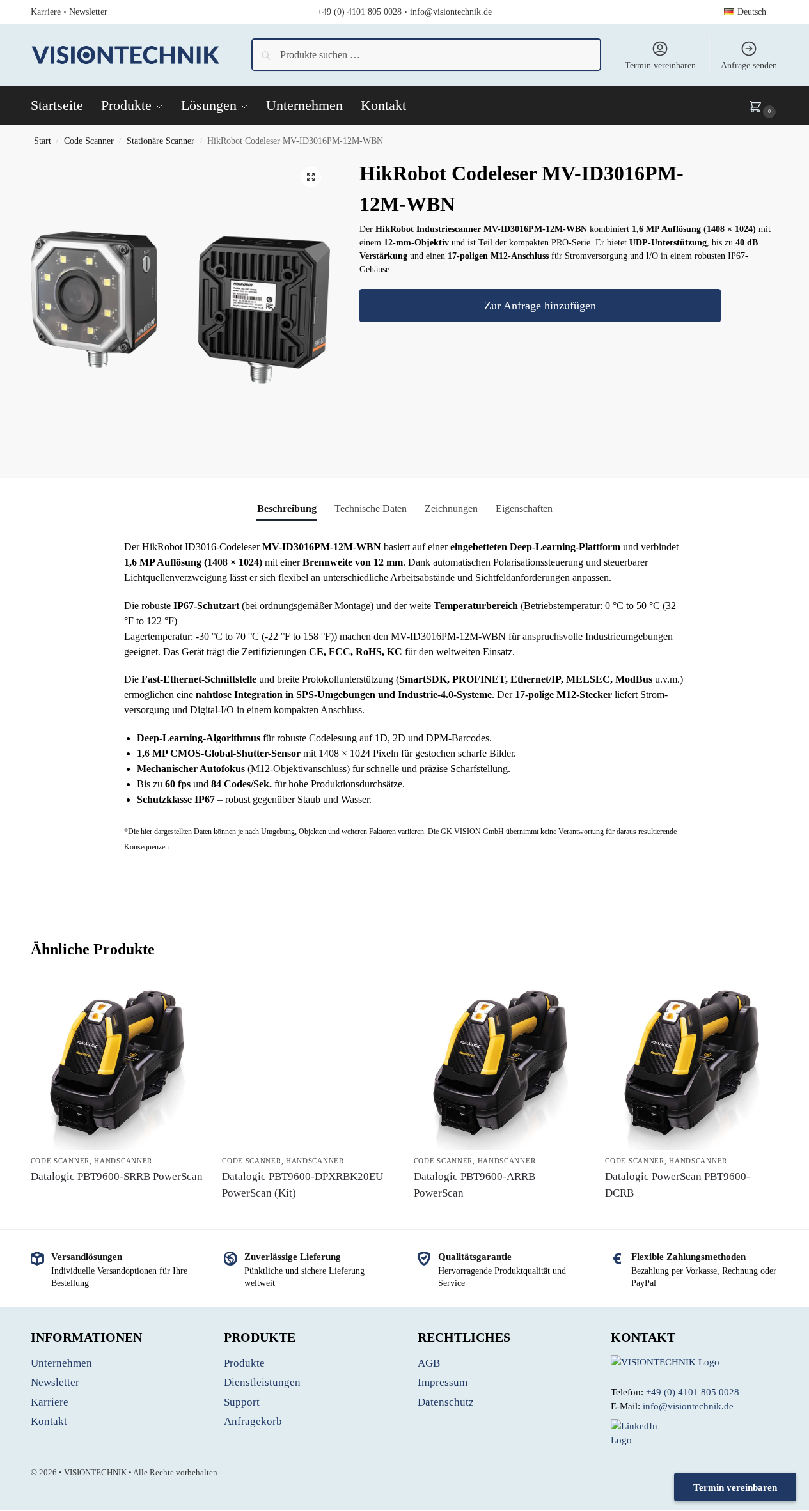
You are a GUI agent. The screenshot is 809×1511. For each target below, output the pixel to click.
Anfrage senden (749, 65)
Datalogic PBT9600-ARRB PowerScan (474, 1184)
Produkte (244, 1363)
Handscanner (123, 1161)
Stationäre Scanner (160, 141)
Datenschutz (446, 1402)
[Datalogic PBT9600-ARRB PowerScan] (500, 1065)
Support (242, 1402)
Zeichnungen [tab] (451, 508)
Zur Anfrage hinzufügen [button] (117, 1200)
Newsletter (88, 12)
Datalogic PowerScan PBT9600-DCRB (677, 1184)
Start (42, 141)
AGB (429, 1363)
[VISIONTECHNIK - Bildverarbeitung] (695, 1362)
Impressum (442, 1382)
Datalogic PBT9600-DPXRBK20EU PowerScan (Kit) (302, 1184)
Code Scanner (89, 141)
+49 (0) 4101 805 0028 (359, 12)
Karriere (46, 12)
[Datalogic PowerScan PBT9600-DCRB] (691, 1065)
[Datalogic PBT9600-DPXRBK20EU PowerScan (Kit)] (308, 1052)
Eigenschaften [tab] (524, 508)
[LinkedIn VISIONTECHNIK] (695, 1433)
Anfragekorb (253, 1421)
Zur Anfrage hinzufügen (540, 306)
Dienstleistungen (262, 1382)
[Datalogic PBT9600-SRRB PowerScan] (117, 1065)
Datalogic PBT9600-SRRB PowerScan (117, 1176)
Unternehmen (61, 1363)
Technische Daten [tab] (370, 508)
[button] (763, 105)
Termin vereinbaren (660, 65)
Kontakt (49, 1421)
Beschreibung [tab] (287, 508)
